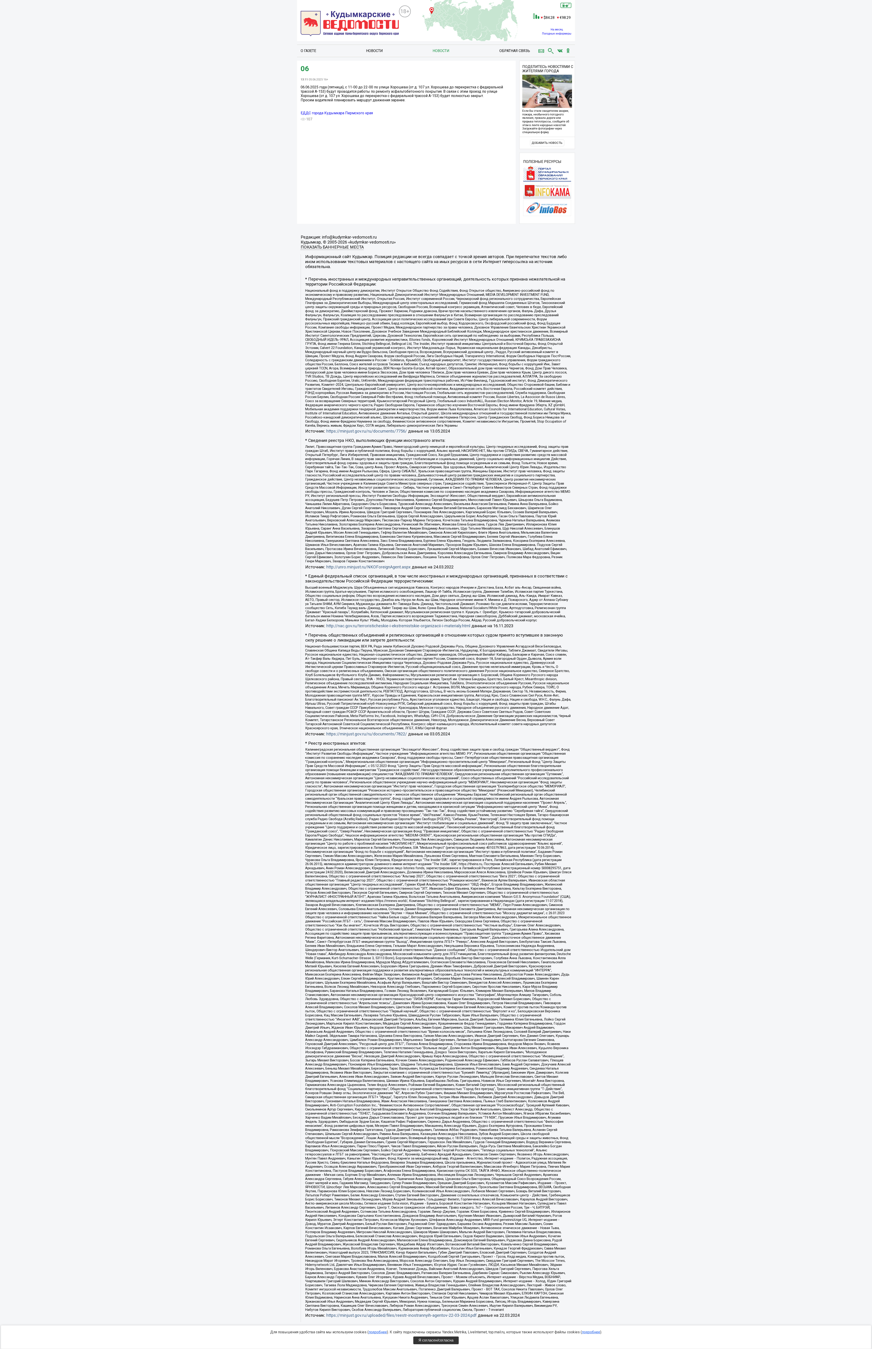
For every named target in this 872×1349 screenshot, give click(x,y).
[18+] (350, 24)
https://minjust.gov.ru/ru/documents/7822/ (366, 734)
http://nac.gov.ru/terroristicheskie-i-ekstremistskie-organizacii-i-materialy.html (398, 625)
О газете (308, 51)
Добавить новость (547, 142)
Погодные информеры (556, 33)
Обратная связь (514, 51)
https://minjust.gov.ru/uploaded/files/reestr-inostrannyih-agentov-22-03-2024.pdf (401, 1315)
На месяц (557, 29)
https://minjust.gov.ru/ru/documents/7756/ (366, 431)
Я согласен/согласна (436, 1340)
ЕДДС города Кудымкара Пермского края (337, 113)
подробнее (378, 1332)
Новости (374, 51)
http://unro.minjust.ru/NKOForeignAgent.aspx (368, 567)
